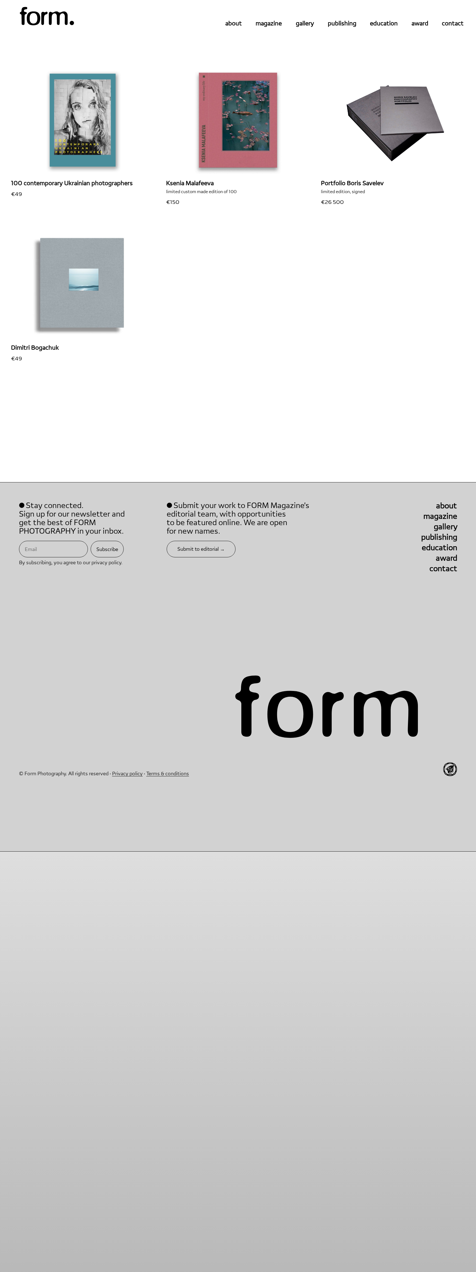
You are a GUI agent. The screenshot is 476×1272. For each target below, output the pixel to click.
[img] (47, 17)
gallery (305, 23)
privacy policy (106, 562)
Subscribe (107, 549)
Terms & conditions (79, 844)
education (384, 23)
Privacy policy (39, 844)
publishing (342, 23)
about (233, 23)
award (420, 23)
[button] (201, 549)
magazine (269, 23)
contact (453, 23)
